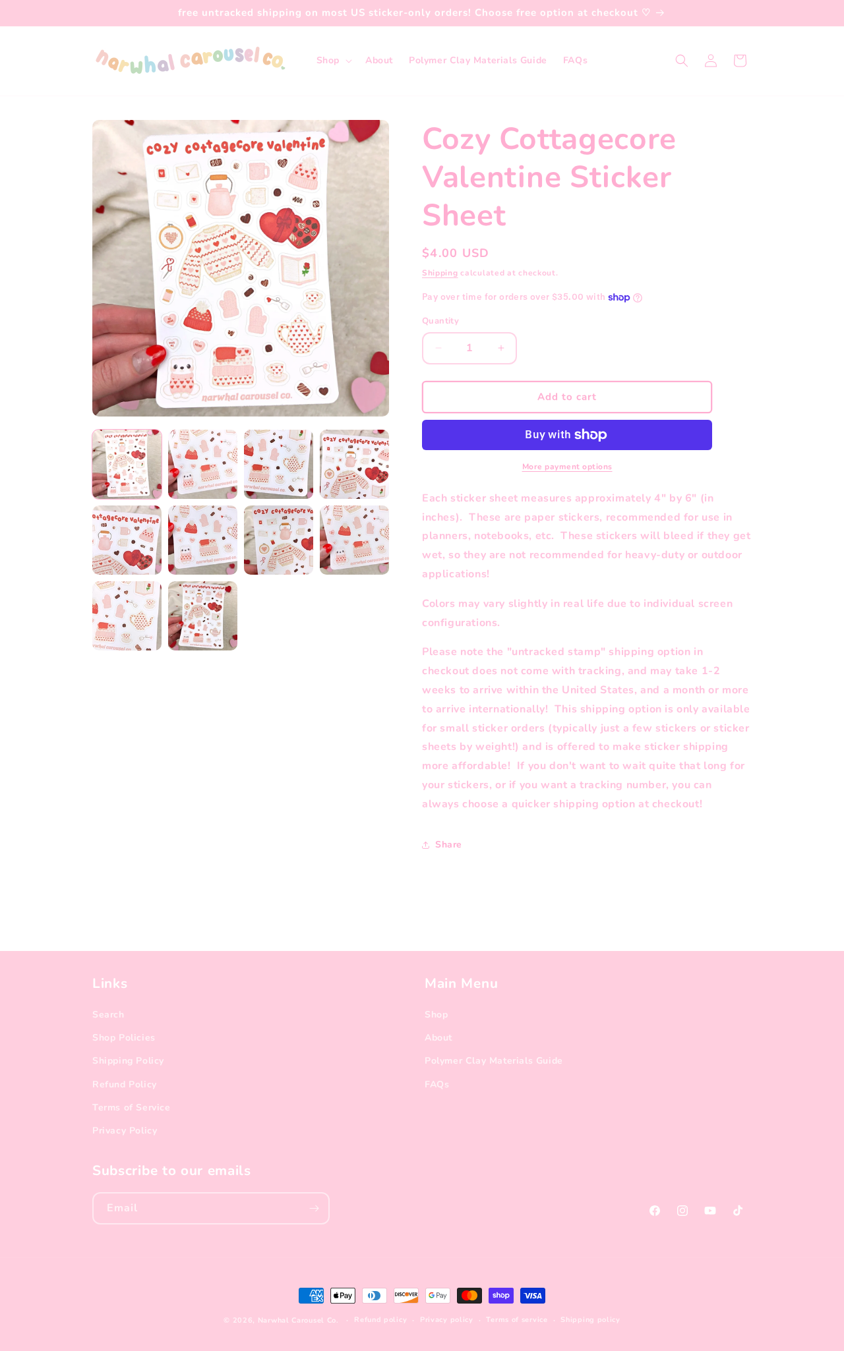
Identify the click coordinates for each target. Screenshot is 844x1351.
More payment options (567, 466)
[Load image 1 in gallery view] (127, 464)
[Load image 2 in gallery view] (202, 464)
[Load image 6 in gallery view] (202, 540)
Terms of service (516, 1320)
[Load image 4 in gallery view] (354, 464)
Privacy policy (446, 1320)
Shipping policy (590, 1320)
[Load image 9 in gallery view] (127, 615)
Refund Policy (124, 1084)
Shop (436, 1014)
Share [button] (448, 844)
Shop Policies (124, 1037)
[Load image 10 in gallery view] (202, 615)
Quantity (440, 321)
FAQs (437, 1084)
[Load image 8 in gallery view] (354, 540)
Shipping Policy (128, 1060)
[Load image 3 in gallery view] (278, 464)
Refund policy (380, 1320)
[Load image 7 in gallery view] (278, 540)
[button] (333, 60)
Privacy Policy (124, 1130)
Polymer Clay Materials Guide (494, 1060)
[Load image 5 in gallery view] (127, 540)
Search (108, 1014)
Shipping (440, 273)
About (438, 1037)
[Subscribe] (313, 1208)
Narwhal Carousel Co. (298, 1320)
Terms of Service (131, 1107)
